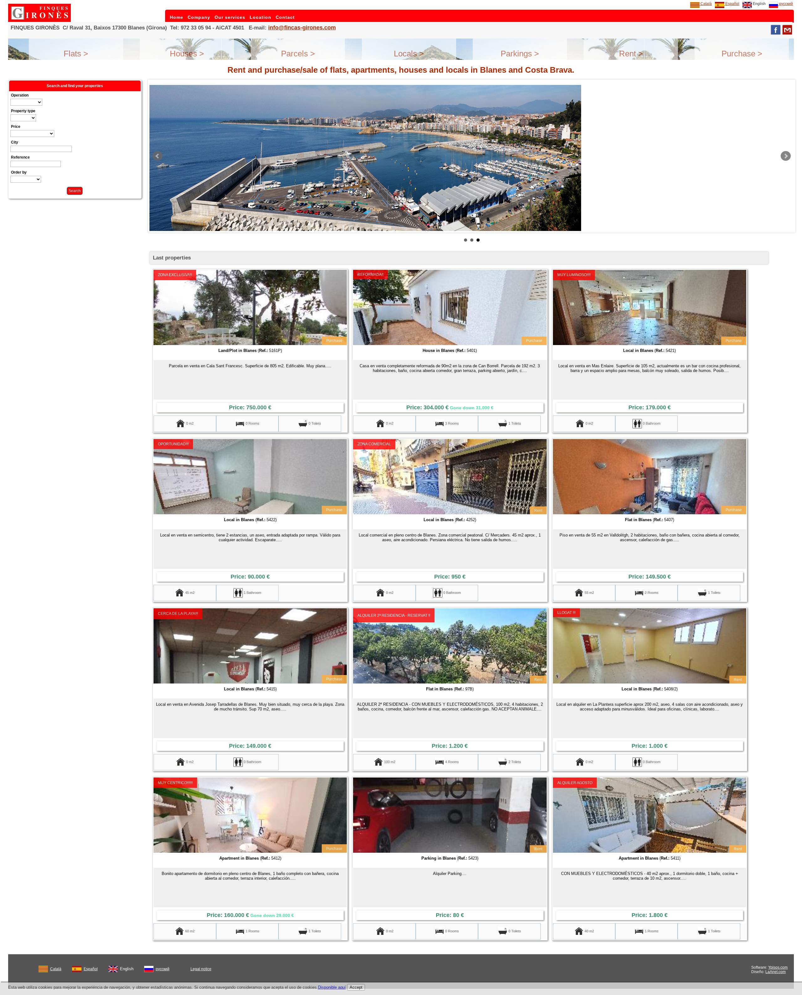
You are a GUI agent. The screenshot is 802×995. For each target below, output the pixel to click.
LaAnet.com (775, 972)
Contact (285, 17)
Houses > (187, 53)
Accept (356, 987)
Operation (20, 95)
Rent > (631, 53)
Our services (230, 17)
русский (785, 4)
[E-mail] (787, 29)
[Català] (43, 968)
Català (706, 4)
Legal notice (200, 969)
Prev (158, 156)
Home (176, 17)
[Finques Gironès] (39, 20)
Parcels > (298, 53)
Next (786, 156)
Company (199, 17)
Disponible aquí (332, 987)
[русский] (149, 968)
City (14, 142)
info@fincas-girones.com (302, 27)
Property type (23, 111)
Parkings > (520, 53)
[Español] (76, 968)
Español (731, 4)
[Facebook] (775, 29)
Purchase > (741, 53)
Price (15, 126)
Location (260, 17)
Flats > (76, 53)
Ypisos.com (778, 967)
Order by (19, 172)
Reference (20, 157)
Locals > (409, 53)
